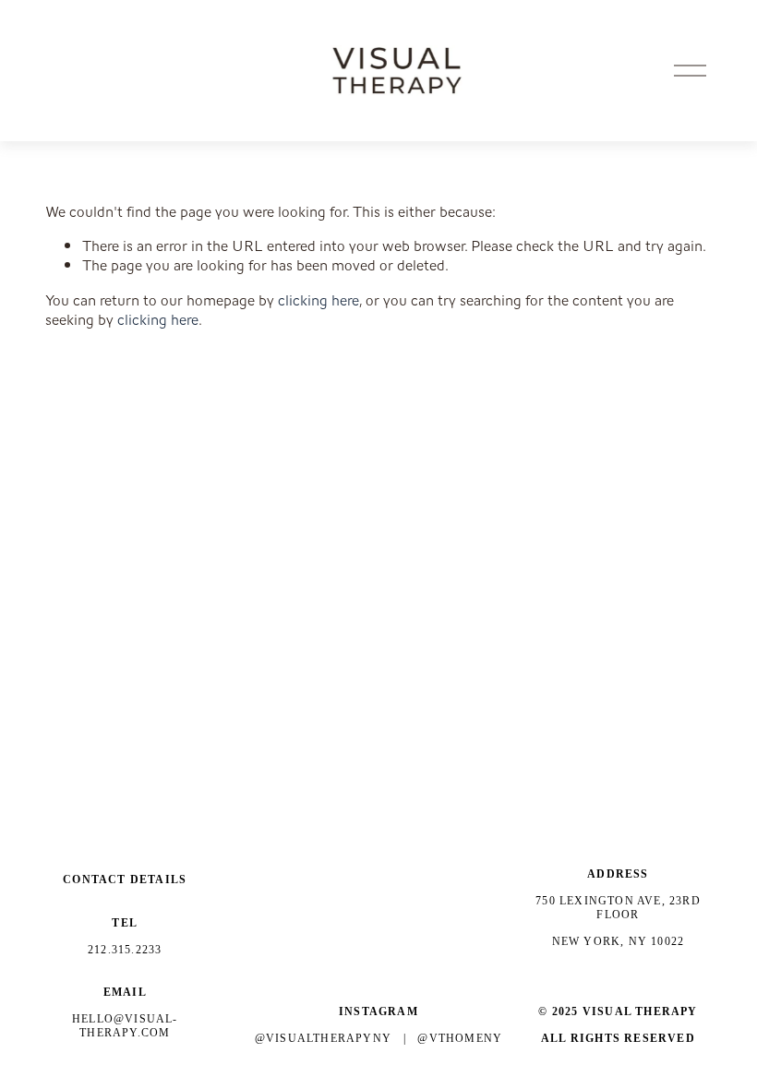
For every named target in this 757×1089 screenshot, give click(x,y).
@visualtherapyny (323, 1038)
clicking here (318, 300)
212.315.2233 (125, 949)
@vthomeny (459, 1038)
